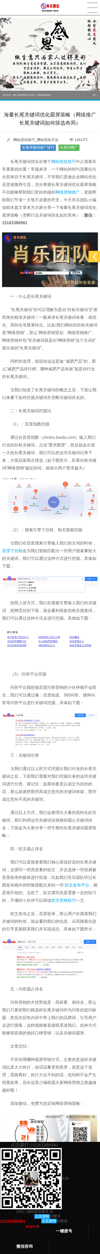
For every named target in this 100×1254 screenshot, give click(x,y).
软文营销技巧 (63, 900)
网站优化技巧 (63, 161)
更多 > (95, 95)
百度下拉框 (12, 551)
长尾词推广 (69, 147)
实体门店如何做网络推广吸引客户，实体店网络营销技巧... (28, 95)
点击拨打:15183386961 (35, 1144)
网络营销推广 (67, 192)
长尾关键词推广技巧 (38, 147)
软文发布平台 (77, 885)
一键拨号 (64, 1231)
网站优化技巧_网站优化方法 (35, 140)
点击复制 (42, 1216)
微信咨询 (24, 1246)
